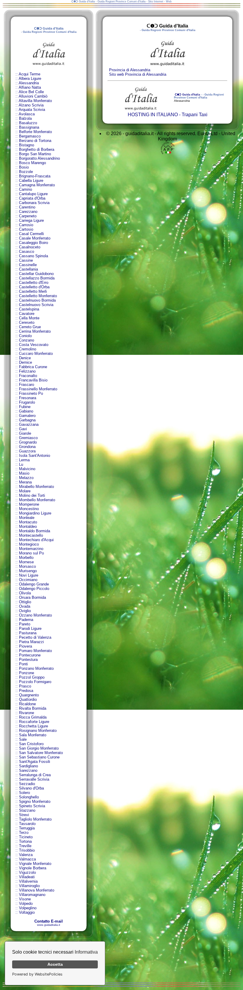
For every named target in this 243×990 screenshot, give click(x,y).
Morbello (26, 557)
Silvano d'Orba (31, 788)
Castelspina (29, 309)
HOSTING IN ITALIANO (153, 114)
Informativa (86, 952)
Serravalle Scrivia (34, 779)
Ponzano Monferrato (36, 668)
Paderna (26, 619)
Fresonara (27, 398)
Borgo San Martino (35, 154)
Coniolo (25, 336)
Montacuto (28, 522)
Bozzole (26, 171)
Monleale (26, 517)
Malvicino (27, 469)
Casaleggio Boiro (33, 242)
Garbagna (27, 420)
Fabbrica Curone (33, 367)
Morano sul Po (31, 553)
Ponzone (26, 673)
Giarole (25, 433)
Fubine (25, 407)
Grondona (27, 446)
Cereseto (26, 322)
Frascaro (26, 384)
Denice (25, 358)
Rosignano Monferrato (38, 730)
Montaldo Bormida (34, 531)
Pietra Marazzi (31, 642)
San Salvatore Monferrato (41, 752)
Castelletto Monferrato (38, 296)
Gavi (23, 429)
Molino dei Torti (32, 495)
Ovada (24, 606)
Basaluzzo (28, 123)
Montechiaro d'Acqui (36, 540)
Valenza (26, 854)
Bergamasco (30, 136)
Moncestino (29, 509)
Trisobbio (27, 850)
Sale (23, 739)
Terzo (23, 832)
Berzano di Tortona (35, 140)
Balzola (25, 118)
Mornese (26, 562)
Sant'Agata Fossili (34, 761)
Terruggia (27, 828)
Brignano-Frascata (34, 176)
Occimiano (28, 580)
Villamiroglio (29, 886)
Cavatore (26, 313)
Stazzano (27, 810)
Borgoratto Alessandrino (39, 158)
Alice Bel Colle (31, 92)
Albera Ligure (30, 78)
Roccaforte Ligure (34, 721)
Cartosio (26, 229)
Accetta (55, 964)
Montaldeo (28, 526)
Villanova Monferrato (36, 890)
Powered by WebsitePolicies (37, 974)
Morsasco (27, 566)
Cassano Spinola (33, 256)
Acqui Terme (29, 74)
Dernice (25, 362)
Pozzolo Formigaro (35, 682)
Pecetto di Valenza (35, 637)
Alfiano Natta (30, 87)
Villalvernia (28, 881)
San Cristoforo (31, 744)
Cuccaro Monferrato (36, 353)
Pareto (24, 624)
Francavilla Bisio (33, 380)
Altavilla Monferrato (35, 100)
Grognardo (28, 442)
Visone (25, 899)
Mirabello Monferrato (36, 486)
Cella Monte (29, 318)
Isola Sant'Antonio (34, 455)
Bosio (24, 167)
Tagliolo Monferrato (35, 819)
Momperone (29, 504)
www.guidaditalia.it (48, 924)
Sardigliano (28, 766)
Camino (25, 189)
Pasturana (27, 633)
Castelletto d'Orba (34, 287)
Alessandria (29, 83)
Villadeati (27, 877)
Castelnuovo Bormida (37, 300)
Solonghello (29, 797)
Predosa (26, 690)
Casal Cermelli (31, 234)
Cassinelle (28, 265)
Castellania (28, 269)
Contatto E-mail (48, 921)
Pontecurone (30, 655)
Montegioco (29, 544)
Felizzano (27, 371)
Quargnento (29, 695)
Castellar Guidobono (36, 273)
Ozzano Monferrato (35, 615)
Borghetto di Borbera (36, 149)
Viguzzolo (27, 872)
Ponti (23, 664)
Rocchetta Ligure (33, 726)
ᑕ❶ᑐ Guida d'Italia (187, 94)
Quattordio (28, 699)
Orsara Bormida (32, 597)
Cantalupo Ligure (33, 194)
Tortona (25, 841)
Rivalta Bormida (32, 708)
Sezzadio (27, 784)
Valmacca (27, 859)
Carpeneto (27, 216)
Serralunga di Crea (35, 775)
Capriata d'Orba (32, 198)
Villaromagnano (32, 894)
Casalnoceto (29, 247)
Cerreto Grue (30, 327)
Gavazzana (29, 424)
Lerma (24, 460)
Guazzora (27, 451)
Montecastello (31, 535)
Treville (25, 846)
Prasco (25, 686)
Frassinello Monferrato (38, 389)
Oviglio (25, 611)
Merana (25, 482)
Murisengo (28, 571)
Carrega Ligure (31, 220)
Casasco (26, 251)
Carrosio (26, 225)
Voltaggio (27, 912)
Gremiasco (28, 438)
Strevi (24, 815)
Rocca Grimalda (33, 717)
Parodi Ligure (30, 628)
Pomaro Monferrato (35, 650)
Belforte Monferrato (35, 132)
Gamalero (27, 415)
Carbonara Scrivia (34, 202)
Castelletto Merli (33, 291)
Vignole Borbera (32, 868)
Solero (24, 792)
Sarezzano (28, 770)
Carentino (27, 207)
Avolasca (27, 114)
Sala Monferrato (32, 735)
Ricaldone (27, 704)
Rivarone (26, 713)
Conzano (26, 340)
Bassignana (29, 127)
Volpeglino (27, 908)
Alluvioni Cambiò (33, 96)
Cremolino (27, 349)
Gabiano (26, 411)
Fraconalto (28, 375)
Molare (25, 491)
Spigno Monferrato (34, 801)
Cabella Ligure (31, 180)
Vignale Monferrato (35, 863)
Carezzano (28, 211)
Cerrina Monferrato (35, 331)
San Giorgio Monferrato (39, 748)
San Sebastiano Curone (39, 757)
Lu (21, 464)
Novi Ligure (28, 575)
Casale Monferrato (34, 238)
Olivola (25, 593)
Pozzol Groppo (31, 677)
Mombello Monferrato (37, 500)
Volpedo (26, 903)
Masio (24, 473)
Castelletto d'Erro (33, 282)
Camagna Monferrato (37, 185)
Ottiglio (25, 602)
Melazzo (26, 477)
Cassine (26, 260)
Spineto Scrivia (32, 806)
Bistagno (26, 145)
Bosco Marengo (32, 163)
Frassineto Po (31, 393)
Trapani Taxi (194, 114)
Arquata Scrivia (32, 109)
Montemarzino (31, 548)
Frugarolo (27, 402)
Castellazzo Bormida (37, 278)
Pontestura (28, 659)
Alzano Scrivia (31, 105)
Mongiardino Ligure (35, 513)
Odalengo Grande (34, 584)
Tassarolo (27, 823)
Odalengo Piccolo (34, 588)
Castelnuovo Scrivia (36, 304)
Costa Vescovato (33, 344)
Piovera (25, 646)
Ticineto (26, 837)
